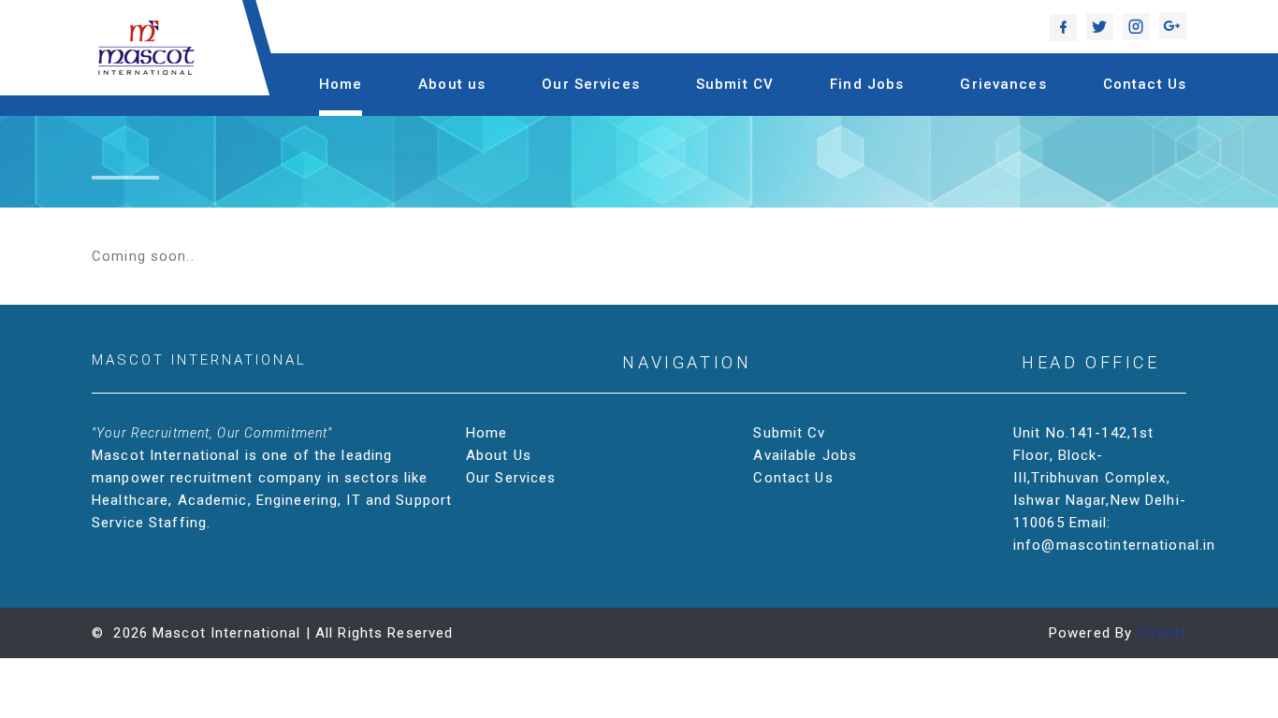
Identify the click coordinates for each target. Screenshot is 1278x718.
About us (452, 84)
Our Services (591, 84)
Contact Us (1144, 84)
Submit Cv (789, 432)
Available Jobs (805, 455)
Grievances (1003, 84)
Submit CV (735, 84)
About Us (498, 455)
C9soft (1161, 633)
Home (341, 84)
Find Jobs (867, 84)
